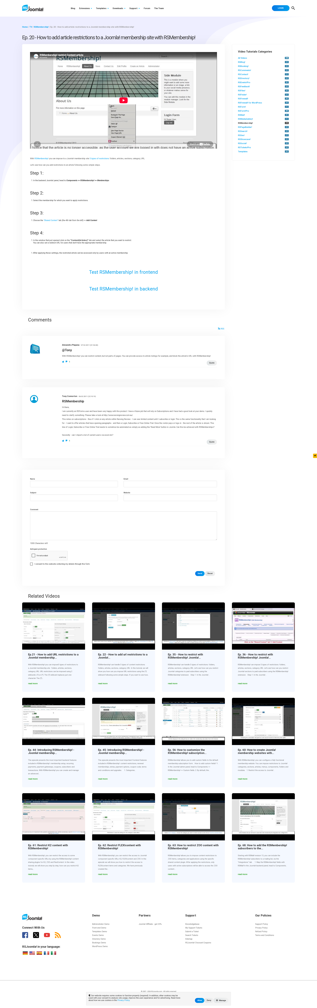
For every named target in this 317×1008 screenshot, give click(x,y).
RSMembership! (41, 158)
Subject (33, 493)
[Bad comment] (67, 362)
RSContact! (243, 74)
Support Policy (261, 924)
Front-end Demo (99, 928)
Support (133, 8)
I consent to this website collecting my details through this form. (62, 564)
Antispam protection (38, 549)
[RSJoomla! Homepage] (32, 8)
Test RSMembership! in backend (123, 289)
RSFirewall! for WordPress (250, 103)
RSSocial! (242, 143)
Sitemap (188, 939)
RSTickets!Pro (244, 147)
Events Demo (98, 935)
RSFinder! (242, 95)
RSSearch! (242, 131)
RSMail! (241, 115)
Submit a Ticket (192, 931)
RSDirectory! (243, 78)
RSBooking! (243, 66)
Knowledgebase (192, 924)
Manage (222, 1000)
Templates (101, 8)
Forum (147, 8)
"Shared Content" (51, 220)
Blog (73, 8)
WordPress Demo (100, 946)
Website (127, 493)
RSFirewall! (243, 98)
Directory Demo (99, 939)
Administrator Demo (100, 924)
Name (32, 479)
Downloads (118, 8)
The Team (159, 8)
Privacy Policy (261, 928)
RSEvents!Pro (244, 82)
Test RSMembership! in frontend (123, 272)
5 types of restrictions (99, 158)
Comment (34, 510)
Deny (209, 1000)
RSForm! (242, 107)
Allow (199, 1000)
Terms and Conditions (264, 935)
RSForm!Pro (243, 111)
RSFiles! (241, 90)
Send (200, 573)
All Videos (242, 58)
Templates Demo (99, 931)
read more (33, 683)
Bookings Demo (99, 942)
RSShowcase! (244, 139)
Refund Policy (261, 931)
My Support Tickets (193, 928)
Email (126, 479)
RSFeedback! (244, 86)
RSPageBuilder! (245, 127)
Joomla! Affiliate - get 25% (150, 924)
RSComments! (244, 70)
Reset (210, 573)
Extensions (84, 8)
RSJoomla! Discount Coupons (198, 942)
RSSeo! (241, 135)
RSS (222, 329)
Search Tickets (191, 935)
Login (281, 8)
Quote (211, 363)
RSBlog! (241, 62)
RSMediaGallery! (245, 119)
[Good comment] (63, 362)
